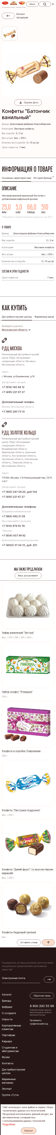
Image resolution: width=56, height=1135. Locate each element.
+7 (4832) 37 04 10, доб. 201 (19, 545)
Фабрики (7, 1006)
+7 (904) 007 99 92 (14, 535)
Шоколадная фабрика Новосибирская (30, 124)
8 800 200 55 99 (42, 1006)
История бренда (43, 178)
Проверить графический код (39, 1022)
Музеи (6, 1057)
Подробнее (8, 1124)
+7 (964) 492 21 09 (13, 516)
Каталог (7, 994)
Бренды (6, 1000)
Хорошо (28, 1130)
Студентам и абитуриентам (10, 1049)
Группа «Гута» (10, 1094)
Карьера (7, 1041)
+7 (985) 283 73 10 (13, 411)
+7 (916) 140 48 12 (13, 387)
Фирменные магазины (9, 1081)
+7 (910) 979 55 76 (13, 525)
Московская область (15, 329)
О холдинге (9, 1013)
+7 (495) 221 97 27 (13, 392)
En (53, 4)
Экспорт (7, 1088)
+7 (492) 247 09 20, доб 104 (19, 491)
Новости (7, 1019)
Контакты (7, 1063)
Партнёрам (8, 1035)
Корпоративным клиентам (11, 1027)
